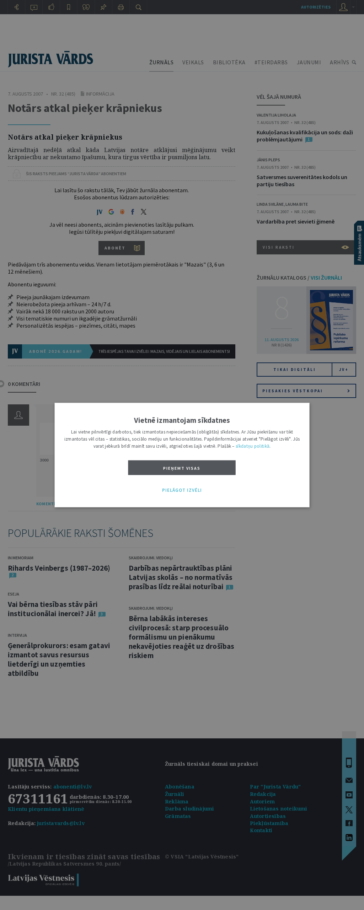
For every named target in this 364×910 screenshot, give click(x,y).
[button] (182, 490)
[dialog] (182, 455)
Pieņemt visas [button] (181, 467)
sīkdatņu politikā (252, 446)
